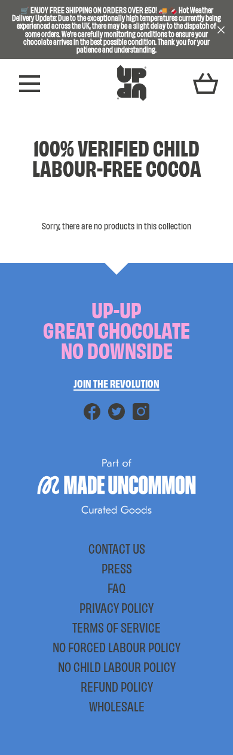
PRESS (117, 568)
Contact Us (116, 548)
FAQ (116, 588)
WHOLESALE (117, 706)
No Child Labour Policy (117, 666)
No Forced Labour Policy (116, 647)
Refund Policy (117, 686)
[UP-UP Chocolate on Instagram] (141, 416)
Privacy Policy (116, 607)
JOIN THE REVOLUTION (116, 382)
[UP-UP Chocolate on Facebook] (92, 416)
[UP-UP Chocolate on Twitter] (116, 416)
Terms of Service (116, 627)
